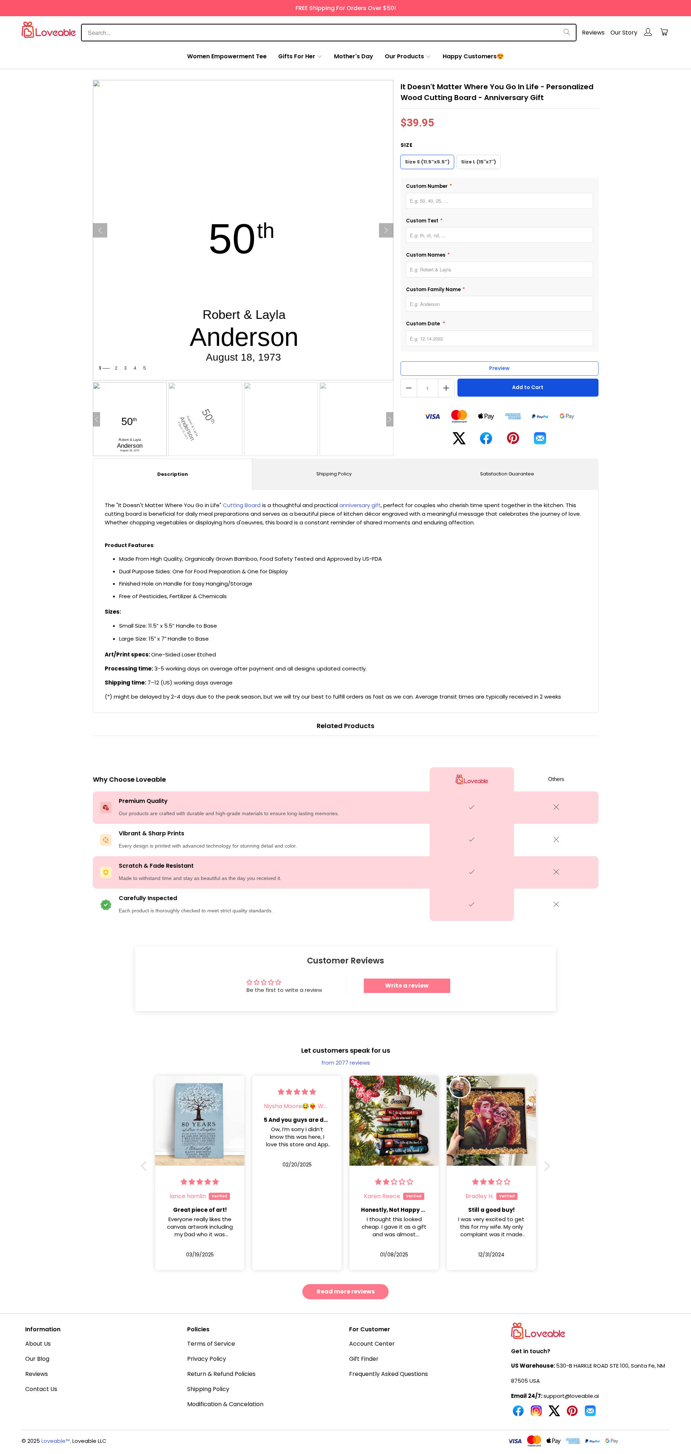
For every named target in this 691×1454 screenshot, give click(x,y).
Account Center (372, 1344)
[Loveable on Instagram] (536, 1414)
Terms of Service (211, 1344)
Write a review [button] (407, 985)
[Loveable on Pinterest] (572, 1414)
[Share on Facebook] (486, 441)
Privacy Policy (206, 1359)
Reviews (593, 32)
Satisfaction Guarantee (507, 473)
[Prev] (100, 230)
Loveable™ (55, 1441)
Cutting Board (242, 505)
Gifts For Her (296, 56)
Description (172, 474)
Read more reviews (346, 1291)
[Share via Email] (540, 441)
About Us (38, 1344)
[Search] (567, 32)
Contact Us (41, 1389)
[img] (200, 1181)
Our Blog (37, 1359)
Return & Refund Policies (221, 1374)
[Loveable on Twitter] (554, 1414)
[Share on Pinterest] (513, 441)
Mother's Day (353, 56)
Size (407, 145)
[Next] (386, 230)
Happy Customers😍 (473, 56)
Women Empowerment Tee (227, 56)
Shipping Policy (334, 473)
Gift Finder (364, 1359)
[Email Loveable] (590, 1414)
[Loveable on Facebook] (518, 1414)
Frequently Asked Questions (388, 1374)
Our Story (623, 32)
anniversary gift (360, 505)
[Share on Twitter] (459, 441)
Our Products (404, 56)
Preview (499, 368)
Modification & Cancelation (225, 1404)
